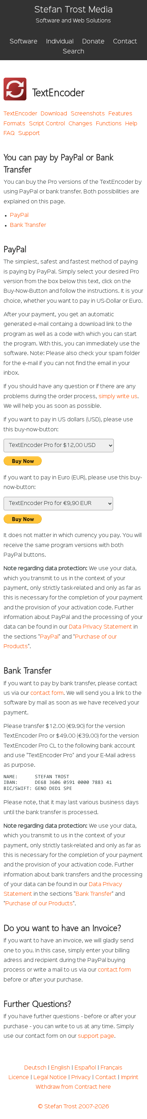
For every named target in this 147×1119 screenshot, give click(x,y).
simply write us (117, 396)
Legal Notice (50, 1077)
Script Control (47, 123)
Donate (93, 42)
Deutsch (35, 1068)
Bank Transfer (28, 225)
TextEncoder (20, 113)
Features (120, 113)
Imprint (129, 1077)
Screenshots (88, 113)
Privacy (81, 1077)
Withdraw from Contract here (73, 1087)
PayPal (19, 215)
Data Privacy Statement (100, 627)
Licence (19, 1077)
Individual (60, 42)
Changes (80, 123)
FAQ (9, 133)
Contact (125, 42)
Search (73, 51)
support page (96, 1036)
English (60, 1068)
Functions (109, 123)
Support (29, 133)
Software (23, 42)
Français (111, 1068)
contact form (47, 693)
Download (54, 113)
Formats (14, 123)
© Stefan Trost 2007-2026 (73, 1106)
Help (131, 123)
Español (85, 1068)
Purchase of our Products (39, 903)
